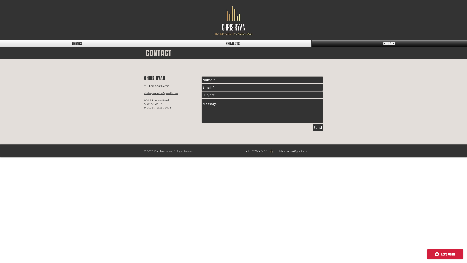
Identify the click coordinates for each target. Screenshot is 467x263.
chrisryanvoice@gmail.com (161, 93)
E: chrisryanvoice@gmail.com (291, 151)
